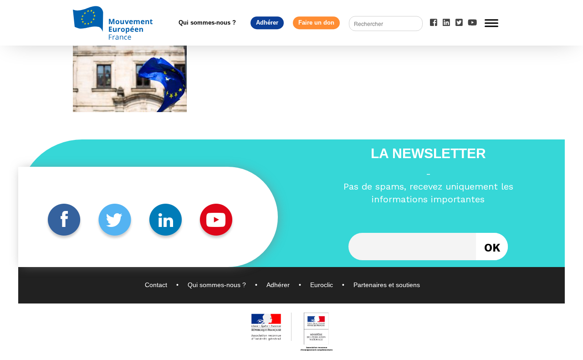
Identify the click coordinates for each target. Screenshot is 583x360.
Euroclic (321, 284)
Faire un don (316, 22)
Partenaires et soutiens (386, 284)
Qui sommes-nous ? (207, 22)
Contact (156, 284)
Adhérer (267, 22)
